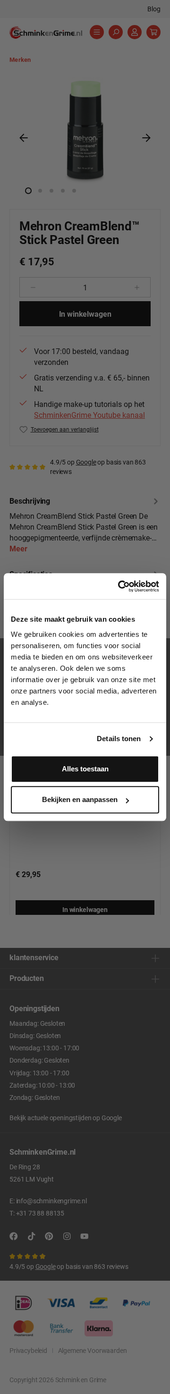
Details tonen (119, 739)
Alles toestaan (85, 769)
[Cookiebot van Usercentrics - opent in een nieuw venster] (120, 586)
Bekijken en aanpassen (80, 799)
